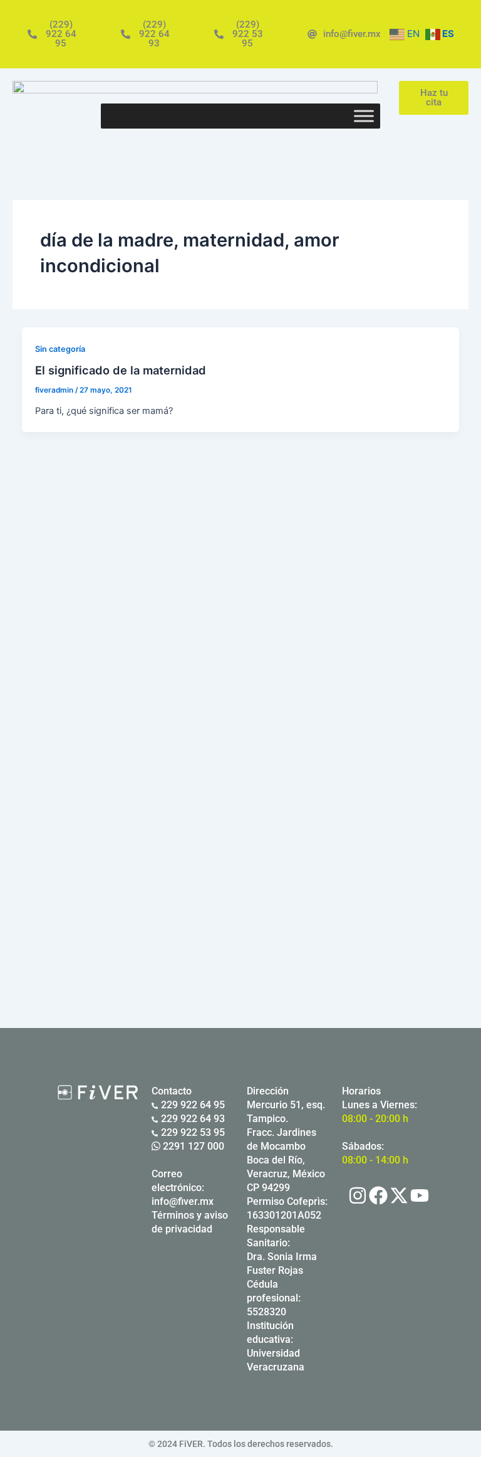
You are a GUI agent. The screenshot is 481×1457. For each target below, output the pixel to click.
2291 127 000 (192, 1146)
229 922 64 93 (193, 1119)
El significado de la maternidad (120, 370)
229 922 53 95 (193, 1132)
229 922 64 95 (193, 1105)
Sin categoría (60, 349)
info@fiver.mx (183, 1201)
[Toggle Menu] (364, 116)
